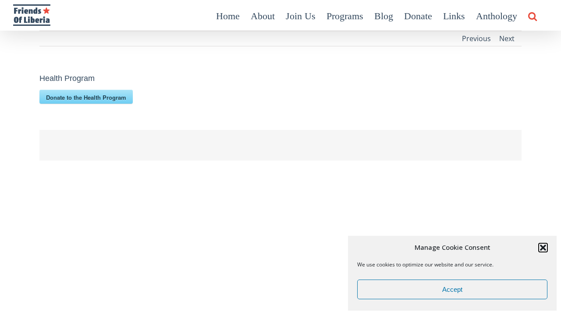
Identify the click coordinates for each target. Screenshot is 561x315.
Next (507, 38)
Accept (452, 289)
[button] (543, 247)
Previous (476, 38)
